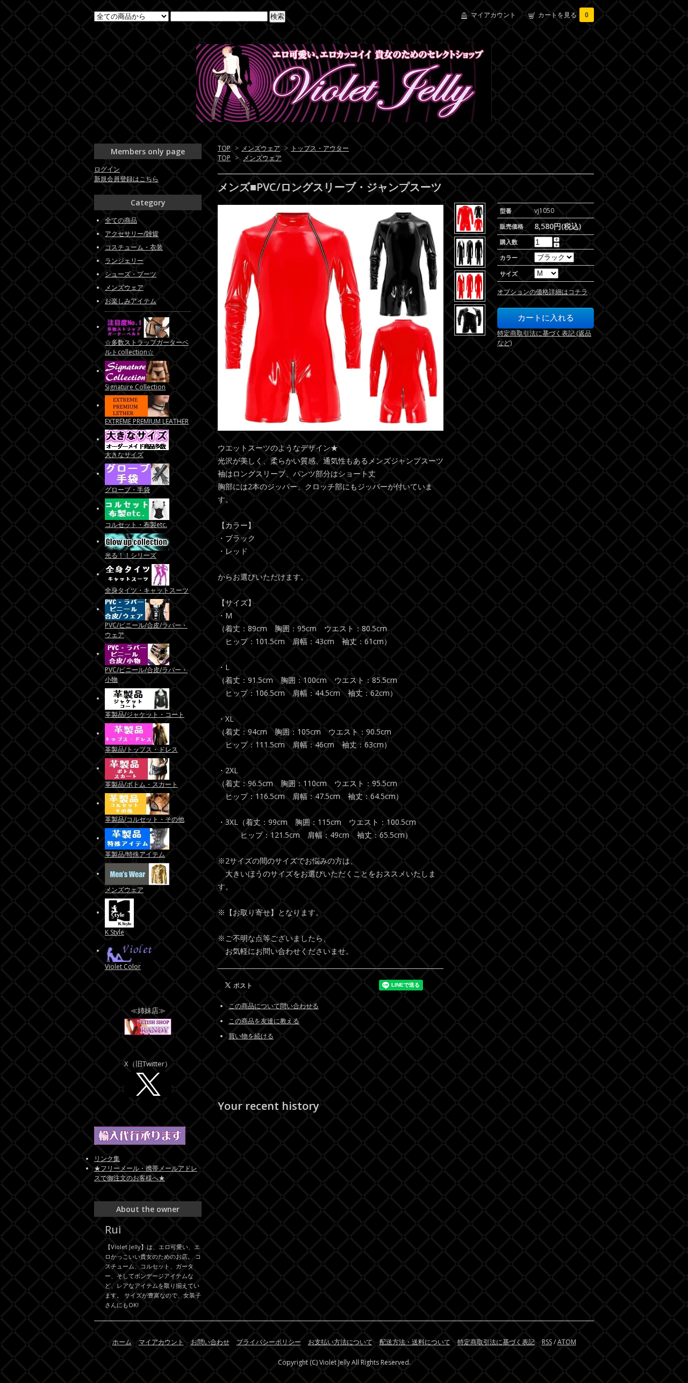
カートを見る (563, 14)
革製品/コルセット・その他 (144, 819)
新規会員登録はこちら (126, 178)
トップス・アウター (320, 148)
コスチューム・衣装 (134, 247)
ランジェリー (124, 260)
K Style (114, 932)
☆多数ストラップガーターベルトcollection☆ (147, 347)
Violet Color (123, 966)
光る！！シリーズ (130, 555)
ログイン (107, 169)
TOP (224, 148)
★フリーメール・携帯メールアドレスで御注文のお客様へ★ (145, 1173)
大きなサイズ (124, 454)
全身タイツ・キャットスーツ (147, 590)
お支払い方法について (340, 1341)
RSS (547, 1341)
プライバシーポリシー (268, 1341)
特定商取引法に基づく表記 (496, 1341)
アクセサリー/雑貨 (132, 233)
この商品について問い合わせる (273, 1005)
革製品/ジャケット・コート (144, 714)
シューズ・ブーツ (130, 274)
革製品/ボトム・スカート (141, 784)
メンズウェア (260, 148)
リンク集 (107, 1158)
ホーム (122, 1341)
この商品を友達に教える (263, 1020)
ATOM (566, 1341)
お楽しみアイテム (130, 300)
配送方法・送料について (414, 1341)
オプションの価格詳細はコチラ (542, 291)
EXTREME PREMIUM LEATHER (147, 421)
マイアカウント (493, 14)
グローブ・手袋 (127, 489)
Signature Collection (135, 386)
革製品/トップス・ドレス (141, 749)
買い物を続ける (251, 1035)
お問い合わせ (210, 1341)
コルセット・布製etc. (136, 524)
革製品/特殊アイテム (135, 854)
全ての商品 (121, 220)
